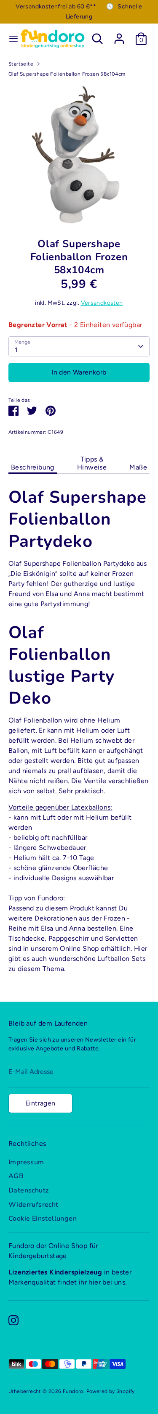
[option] (79, 154)
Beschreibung (32, 467)
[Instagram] (13, 1320)
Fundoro (73, 1391)
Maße (138, 467)
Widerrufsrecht (33, 1204)
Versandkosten (102, 302)
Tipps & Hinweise (92, 463)
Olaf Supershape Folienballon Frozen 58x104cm (67, 74)
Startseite (20, 64)
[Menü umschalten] (10, 38)
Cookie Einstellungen (42, 1218)
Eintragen (40, 1103)
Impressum (26, 1162)
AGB (16, 1176)
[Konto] (119, 35)
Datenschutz (28, 1190)
